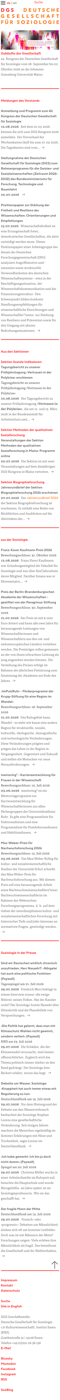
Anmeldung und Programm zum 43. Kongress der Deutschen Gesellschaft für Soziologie (29, 116)
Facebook (8, 1369)
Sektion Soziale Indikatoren (21, 362)
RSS (4, 1379)
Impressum (9, 1280)
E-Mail (6, 1348)
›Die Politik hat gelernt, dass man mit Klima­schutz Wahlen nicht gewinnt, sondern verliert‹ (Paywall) (28, 1031)
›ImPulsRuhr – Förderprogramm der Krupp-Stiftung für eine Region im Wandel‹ (27, 697)
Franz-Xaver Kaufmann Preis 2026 (26, 550)
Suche (38, 2)
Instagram (8, 1374)
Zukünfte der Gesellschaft (21, 53)
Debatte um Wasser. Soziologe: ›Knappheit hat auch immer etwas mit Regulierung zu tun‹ (28, 1089)
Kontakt (7, 1285)
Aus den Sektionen (15, 351)
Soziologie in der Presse (18, 953)
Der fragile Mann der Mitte (20, 1209)
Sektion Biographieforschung (22, 482)
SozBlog (7, 1390)
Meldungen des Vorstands (20, 100)
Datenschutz (10, 1290)
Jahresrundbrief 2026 (42, 498)
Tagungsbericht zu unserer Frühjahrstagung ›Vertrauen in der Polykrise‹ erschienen (26, 372)
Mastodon (8, 1364)
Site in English (11, 1306)
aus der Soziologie (14, 540)
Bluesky (7, 1358)
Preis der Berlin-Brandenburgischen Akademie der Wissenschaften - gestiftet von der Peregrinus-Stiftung (28, 597)
